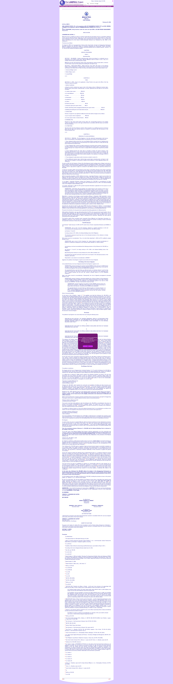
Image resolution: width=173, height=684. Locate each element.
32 (101, 409)
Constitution (62, 6)
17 (65, 577)
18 (65, 579)
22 (103, 342)
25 (65, 617)
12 (68, 224)
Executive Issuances (72, 6)
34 (65, 639)
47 (71, 482)
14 (65, 571)
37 (87, 454)
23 (65, 609)
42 (65, 662)
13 (65, 569)
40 (65, 658)
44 (65, 667)
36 (68, 450)
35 (65, 641)
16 (65, 575)
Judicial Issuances (79, 6)
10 (65, 563)
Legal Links (109, 6)
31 (65, 632)
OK (88, 346)
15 (65, 573)
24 (65, 615)
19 (76, 310)
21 (100, 340)
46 (108, 481)
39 (65, 656)
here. (91, 342)
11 (72, 219)
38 (65, 654)
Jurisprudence (92, 6)
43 (96, 466)
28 (110, 391)
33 (65, 637)
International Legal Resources (101, 6)
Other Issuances (86, 6)
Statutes (66, 6)
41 (84, 461)
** (79, 518)
